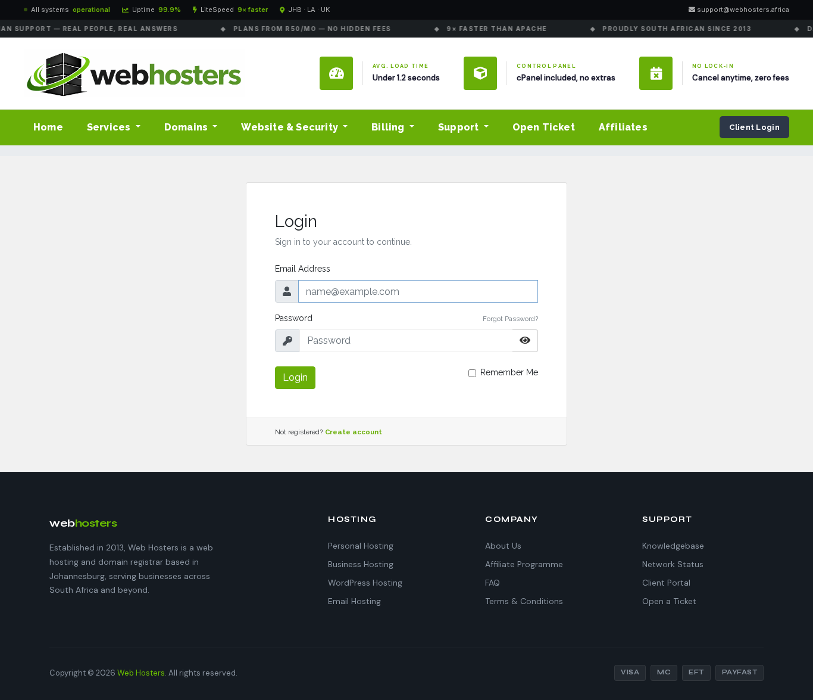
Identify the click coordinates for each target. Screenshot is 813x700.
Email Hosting (354, 601)
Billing (389, 127)
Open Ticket (543, 127)
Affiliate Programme (524, 564)
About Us (503, 545)
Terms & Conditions (524, 601)
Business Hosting (360, 564)
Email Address (302, 268)
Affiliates (623, 127)
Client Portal (666, 582)
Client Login (754, 127)
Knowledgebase (673, 545)
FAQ (492, 582)
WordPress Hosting (365, 582)
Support (459, 127)
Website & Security (290, 127)
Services (110, 127)
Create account (353, 432)
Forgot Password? (510, 319)
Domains (187, 127)
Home (48, 127)
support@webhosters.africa (742, 9)
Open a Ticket (669, 601)
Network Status (672, 564)
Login (295, 377)
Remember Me (509, 372)
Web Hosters (141, 673)
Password (293, 318)
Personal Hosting (360, 545)
